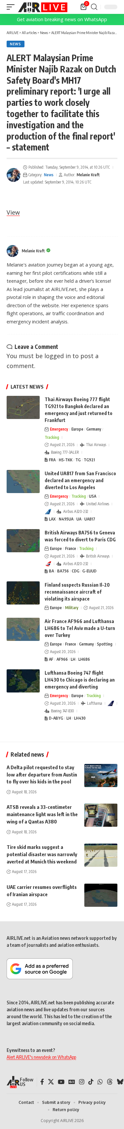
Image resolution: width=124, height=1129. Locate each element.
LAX (52, 519)
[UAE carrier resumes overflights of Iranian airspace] (100, 895)
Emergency (59, 429)
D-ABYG (56, 718)
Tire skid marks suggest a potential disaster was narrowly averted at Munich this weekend (42, 854)
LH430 (80, 718)
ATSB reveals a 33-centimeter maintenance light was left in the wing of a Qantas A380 (42, 814)
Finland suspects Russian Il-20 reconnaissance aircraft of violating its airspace (77, 592)
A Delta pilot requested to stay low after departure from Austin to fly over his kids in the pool (42, 774)
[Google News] (72, 1082)
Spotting (104, 644)
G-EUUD (89, 570)
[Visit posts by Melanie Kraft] (14, 175)
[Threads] (109, 1082)
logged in (57, 356)
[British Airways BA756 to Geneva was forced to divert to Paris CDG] (23, 540)
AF (51, 659)
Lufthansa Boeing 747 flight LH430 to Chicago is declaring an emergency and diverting (80, 680)
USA (92, 496)
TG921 (89, 459)
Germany (93, 429)
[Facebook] (42, 1082)
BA (51, 570)
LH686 (84, 659)
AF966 (62, 659)
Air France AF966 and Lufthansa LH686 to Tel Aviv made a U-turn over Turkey (80, 628)
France (70, 548)
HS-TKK (65, 459)
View (13, 212)
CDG (75, 570)
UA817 (89, 519)
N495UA (66, 519)
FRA (52, 459)
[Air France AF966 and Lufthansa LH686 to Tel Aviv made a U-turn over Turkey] (23, 629)
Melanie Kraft (88, 174)
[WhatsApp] (100, 1082)
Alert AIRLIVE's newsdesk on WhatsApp (41, 1057)
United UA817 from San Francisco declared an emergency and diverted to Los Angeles (80, 480)
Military (71, 607)
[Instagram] (81, 1082)
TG (78, 459)
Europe (77, 429)
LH (73, 659)
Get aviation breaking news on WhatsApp (62, 19)
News (15, 44)
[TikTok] (91, 1082)
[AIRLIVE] (42, 7)
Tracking (52, 437)
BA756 (63, 570)
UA (78, 519)
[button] (12, 7)
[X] (51, 1082)
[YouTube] (61, 1082)
